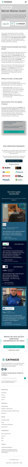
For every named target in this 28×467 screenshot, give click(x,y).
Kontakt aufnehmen (14, 164)
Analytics (3, 413)
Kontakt (3, 397)
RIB (2, 440)
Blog (2, 422)
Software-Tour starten (14, 350)
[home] (6, 2)
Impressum (9, 462)
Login (2, 399)
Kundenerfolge (5, 420)
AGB (21, 462)
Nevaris (3, 436)
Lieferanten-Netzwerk (7, 424)
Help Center (4, 426)
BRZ (2, 438)
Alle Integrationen (6, 433)
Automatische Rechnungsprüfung (10, 411)
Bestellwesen (4, 406)
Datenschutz (16, 462)
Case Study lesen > (19, 244)
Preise (3, 395)
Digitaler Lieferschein (7, 408)
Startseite (3, 392)
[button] (26, 2)
